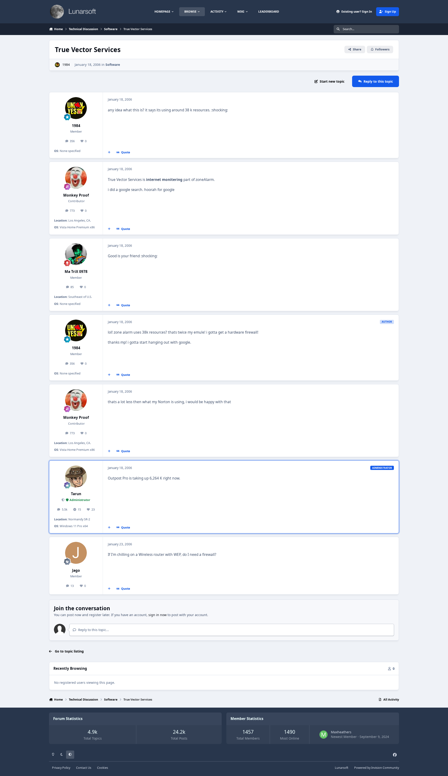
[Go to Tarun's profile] (76, 476)
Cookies (102, 768)
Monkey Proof (76, 195)
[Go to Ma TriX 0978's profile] (76, 254)
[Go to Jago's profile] (76, 553)
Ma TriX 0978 (76, 271)
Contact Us (83, 768)
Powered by (376, 768)
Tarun (76, 493)
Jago (76, 570)
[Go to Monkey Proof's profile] (76, 178)
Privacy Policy (61, 768)
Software (112, 64)
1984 (66, 64)
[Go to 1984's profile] (57, 64)
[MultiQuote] (109, 152)
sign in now (157, 615)
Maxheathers (341, 732)
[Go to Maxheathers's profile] (323, 734)
